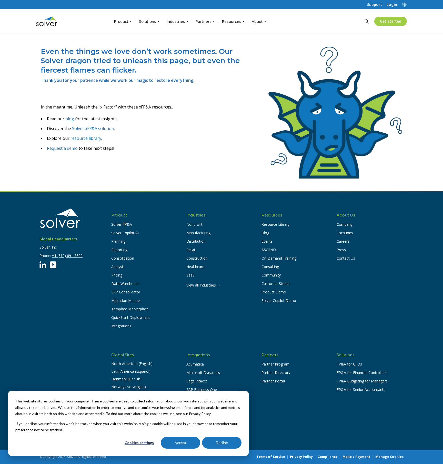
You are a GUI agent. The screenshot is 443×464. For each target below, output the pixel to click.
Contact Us (346, 258)
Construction (197, 258)
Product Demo (273, 292)
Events (267, 241)
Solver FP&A (121, 224)
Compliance (328, 456)
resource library (86, 138)
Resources (231, 21)
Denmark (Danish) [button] (126, 379)
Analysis (118, 266)
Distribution (196, 241)
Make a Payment (356, 456)
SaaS (190, 275)
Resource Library (275, 224)
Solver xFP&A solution (93, 128)
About (257, 21)
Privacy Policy (301, 456)
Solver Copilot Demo (278, 300)
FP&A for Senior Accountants (361, 389)
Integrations (121, 325)
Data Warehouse (125, 283)
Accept (180, 442)
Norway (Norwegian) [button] (128, 386)
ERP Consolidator (125, 292)
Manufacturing (198, 232)
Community (271, 275)
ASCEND (268, 249)
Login (392, 4)
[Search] (366, 21)
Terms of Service (270, 456)
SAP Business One (201, 389)
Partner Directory (275, 372)
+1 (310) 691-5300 (67, 255)
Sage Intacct (196, 381)
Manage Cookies (389, 456)
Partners (204, 21)
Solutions (147, 21)
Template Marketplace (130, 309)
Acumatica (195, 364)
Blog (265, 232)
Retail (191, 249)
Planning (118, 241)
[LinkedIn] (42, 264)
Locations (345, 232)
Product (121, 21)
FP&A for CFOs (349, 364)
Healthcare (195, 266)
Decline (222, 442)
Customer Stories (275, 283)
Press (341, 249)
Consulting (270, 266)
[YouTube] (53, 264)
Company (345, 224)
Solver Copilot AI (125, 232)
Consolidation (122, 258)
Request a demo (62, 148)
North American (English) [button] (132, 363)
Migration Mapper (126, 300)
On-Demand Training (278, 258)
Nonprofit (194, 224)
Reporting (119, 249)
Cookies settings (139, 442)
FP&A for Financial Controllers (362, 372)
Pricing (116, 275)
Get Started (390, 21)
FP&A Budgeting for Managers (362, 381)
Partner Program (275, 364)
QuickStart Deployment (130, 317)
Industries (176, 21)
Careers (343, 241)
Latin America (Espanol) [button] (130, 371)
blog (69, 119)
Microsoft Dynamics (203, 372)
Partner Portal (273, 381)
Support (374, 4)
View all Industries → (203, 285)
